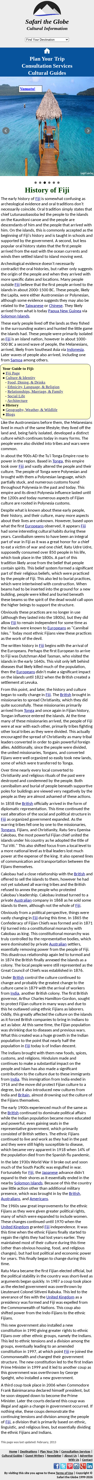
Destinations (28, 1451)
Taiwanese (34, 306)
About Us (70, 1456)
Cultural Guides (47, 73)
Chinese (56, 306)
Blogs (10, 414)
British (65, 695)
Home (13, 1451)
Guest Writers (34, 1456)
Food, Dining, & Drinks (26, 382)
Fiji (37, 199)
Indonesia (75, 350)
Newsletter (54, 1456)
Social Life (16, 396)
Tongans (8, 830)
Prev (6, 130)
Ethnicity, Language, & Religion (34, 387)
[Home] (47, 52)
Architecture (17, 400)
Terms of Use (64, 1473)
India (14, 993)
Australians (10, 1199)
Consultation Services (47, 66)
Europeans (34, 526)
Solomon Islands (15, 316)
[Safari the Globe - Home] (47, 14)
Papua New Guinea (64, 311)
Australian (23, 900)
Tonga (57, 461)
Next (88, 130)
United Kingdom (15, 1227)
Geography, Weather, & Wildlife (31, 410)
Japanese (50, 1173)
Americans (39, 1199)
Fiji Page (13, 373)
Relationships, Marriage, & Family (35, 391)
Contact (87, 1460)
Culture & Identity (20, 378)
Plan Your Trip (47, 59)
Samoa (16, 360)
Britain (23, 1095)
